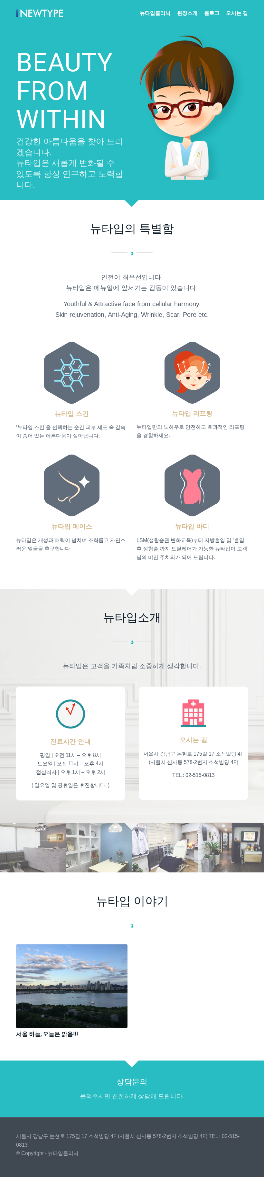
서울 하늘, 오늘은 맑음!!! (47, 1034)
